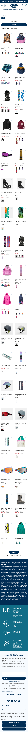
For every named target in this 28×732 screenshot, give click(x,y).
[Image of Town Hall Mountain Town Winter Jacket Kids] (21, 38)
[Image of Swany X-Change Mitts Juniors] (21, 241)
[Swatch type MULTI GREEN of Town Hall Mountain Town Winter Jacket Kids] (16, 53)
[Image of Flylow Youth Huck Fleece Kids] (21, 124)
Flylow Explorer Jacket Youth (7, 308)
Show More (14, 552)
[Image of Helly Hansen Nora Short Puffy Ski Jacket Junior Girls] (7, 124)
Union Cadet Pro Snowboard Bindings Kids (7, 193)
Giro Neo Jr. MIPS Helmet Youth (20, 339)
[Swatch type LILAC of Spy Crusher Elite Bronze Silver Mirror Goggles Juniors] (2, 486)
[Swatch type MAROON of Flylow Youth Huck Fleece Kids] (19, 139)
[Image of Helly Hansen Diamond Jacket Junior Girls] (21, 441)
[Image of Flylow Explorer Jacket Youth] (7, 299)
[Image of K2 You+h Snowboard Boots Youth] (21, 499)
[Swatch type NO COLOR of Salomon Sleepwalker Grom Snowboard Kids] (16, 401)
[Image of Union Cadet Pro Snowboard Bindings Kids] (7, 183)
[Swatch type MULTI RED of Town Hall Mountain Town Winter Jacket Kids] (16, 56)
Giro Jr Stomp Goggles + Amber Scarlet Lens (6, 424)
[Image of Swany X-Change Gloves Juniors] (7, 96)
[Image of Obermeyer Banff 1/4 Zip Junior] (7, 38)
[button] (11, 34)
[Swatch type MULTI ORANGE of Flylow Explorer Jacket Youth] (8, 312)
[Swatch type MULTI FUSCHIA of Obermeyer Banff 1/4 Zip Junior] (8, 53)
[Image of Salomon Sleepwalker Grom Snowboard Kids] (21, 385)
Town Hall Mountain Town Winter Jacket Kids (20, 48)
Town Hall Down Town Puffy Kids (6, 280)
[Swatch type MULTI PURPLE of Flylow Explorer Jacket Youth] (5, 312)
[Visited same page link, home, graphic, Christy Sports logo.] (14, 6)
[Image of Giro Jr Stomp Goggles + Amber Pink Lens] (7, 155)
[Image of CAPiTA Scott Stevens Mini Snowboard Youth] (21, 212)
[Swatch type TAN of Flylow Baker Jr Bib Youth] (16, 168)
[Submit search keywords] (23, 8)
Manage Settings (14, 722)
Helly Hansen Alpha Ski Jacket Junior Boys (19, 538)
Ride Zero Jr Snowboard (6, 537)
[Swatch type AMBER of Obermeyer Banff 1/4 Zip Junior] (5, 53)
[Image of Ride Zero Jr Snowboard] (7, 528)
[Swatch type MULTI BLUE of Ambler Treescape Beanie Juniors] (16, 83)
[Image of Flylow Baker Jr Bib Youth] (21, 155)
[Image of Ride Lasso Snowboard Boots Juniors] (21, 183)
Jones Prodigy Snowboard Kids (6, 222)
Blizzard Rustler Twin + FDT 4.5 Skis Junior (6, 509)
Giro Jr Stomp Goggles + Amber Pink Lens (6, 164)
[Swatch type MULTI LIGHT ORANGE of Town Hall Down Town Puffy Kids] (8, 285)
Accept (14, 725)
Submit (6, 678)
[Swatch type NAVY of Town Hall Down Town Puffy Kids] (2, 285)
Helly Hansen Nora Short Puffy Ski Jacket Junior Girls (7, 134)
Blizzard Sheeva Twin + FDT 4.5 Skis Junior (20, 366)
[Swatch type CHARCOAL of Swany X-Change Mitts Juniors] (19, 256)
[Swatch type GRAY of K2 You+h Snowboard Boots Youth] (16, 515)
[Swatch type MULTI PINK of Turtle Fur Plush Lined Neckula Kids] (8, 83)
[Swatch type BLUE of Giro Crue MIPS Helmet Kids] (2, 342)
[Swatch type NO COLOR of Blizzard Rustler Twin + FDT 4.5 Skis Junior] (2, 515)
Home (2, 15)
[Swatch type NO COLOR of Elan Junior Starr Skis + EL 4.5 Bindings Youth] (2, 371)
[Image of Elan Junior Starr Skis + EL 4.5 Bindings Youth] (7, 356)
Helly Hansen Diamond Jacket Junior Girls (19, 451)
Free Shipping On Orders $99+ (13, 1)
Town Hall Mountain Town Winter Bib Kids (20, 308)
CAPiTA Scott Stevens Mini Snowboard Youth (20, 222)
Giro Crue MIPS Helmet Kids (6, 338)
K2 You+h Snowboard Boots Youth (20, 509)
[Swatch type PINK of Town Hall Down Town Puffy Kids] (5, 285)
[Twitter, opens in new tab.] (19, 701)
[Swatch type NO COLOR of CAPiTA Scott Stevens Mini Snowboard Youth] (16, 228)
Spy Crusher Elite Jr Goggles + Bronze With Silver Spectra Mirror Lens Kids (21, 481)
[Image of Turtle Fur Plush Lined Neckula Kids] (7, 68)
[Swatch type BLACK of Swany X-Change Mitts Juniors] (16, 256)
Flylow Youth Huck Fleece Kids (20, 134)
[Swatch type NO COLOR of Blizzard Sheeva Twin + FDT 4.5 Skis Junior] (16, 373)
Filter (14, 24)
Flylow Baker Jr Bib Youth (20, 163)
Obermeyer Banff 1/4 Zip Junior (6, 48)
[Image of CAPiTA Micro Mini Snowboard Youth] (21, 96)
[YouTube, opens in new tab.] (15, 701)
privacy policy (11, 713)
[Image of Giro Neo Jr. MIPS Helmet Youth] (21, 329)
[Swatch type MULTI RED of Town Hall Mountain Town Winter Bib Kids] (16, 316)
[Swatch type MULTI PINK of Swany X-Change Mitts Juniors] (22, 256)
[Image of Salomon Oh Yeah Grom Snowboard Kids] (7, 441)
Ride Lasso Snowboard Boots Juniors (19, 193)
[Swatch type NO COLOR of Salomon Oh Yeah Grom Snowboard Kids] (2, 458)
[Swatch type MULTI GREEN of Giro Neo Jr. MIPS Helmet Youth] (16, 344)
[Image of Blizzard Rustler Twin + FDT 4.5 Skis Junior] (7, 499)
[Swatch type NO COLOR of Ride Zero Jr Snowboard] (2, 543)
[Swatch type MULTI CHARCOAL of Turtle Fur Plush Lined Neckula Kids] (2, 83)
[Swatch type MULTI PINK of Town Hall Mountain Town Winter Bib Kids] (19, 313)
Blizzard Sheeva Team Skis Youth (20, 280)
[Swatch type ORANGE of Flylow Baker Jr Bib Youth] (16, 171)
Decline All (14, 729)
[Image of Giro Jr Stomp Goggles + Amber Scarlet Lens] (7, 414)
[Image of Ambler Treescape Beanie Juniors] (21, 68)
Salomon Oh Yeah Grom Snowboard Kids (5, 451)
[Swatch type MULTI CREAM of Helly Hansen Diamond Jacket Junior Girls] (16, 456)
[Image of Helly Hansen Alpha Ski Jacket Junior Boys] (21, 528)
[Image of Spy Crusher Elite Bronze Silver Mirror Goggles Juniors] (7, 470)
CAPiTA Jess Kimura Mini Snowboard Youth (6, 251)
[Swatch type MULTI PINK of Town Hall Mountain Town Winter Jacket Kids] (19, 53)
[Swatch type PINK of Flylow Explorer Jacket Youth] (2, 312)
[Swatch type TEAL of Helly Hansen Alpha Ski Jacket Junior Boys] (16, 543)
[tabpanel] (14, 313)
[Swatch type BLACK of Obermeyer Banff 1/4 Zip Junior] (2, 53)
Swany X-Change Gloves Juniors (6, 105)
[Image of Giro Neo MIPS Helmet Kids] (7, 385)
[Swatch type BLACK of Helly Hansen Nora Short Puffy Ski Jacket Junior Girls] (2, 139)
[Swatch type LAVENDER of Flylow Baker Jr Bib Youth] (22, 168)
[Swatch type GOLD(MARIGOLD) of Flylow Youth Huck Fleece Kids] (16, 139)
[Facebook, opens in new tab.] (12, 701)
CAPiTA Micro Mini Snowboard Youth (19, 105)
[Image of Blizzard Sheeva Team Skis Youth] (21, 270)
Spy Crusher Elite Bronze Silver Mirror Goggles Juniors (6, 481)
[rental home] (5, 5)
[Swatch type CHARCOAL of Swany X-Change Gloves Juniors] (5, 110)
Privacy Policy (10, 691)
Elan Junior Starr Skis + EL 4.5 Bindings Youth (6, 366)
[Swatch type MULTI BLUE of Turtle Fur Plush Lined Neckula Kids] (5, 83)
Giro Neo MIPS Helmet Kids (6, 394)
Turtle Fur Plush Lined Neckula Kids (5, 78)
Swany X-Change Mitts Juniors (19, 251)
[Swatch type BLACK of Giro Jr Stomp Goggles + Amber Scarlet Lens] (2, 429)
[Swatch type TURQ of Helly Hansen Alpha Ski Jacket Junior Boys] (19, 543)
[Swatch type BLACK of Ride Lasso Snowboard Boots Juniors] (16, 198)
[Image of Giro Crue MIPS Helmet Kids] (7, 329)
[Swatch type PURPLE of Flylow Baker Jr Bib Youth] (19, 168)
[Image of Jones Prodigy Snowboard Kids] (7, 212)
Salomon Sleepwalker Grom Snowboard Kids (20, 395)
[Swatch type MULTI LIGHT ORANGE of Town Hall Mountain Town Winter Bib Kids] (22, 313)
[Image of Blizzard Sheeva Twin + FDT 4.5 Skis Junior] (21, 356)
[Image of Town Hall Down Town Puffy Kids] (7, 270)
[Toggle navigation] (1, 5)
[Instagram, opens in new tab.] (8, 701)
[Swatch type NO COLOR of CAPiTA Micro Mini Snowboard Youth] (16, 112)
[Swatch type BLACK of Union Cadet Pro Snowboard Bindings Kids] (2, 200)
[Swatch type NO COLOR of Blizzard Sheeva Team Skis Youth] (16, 286)
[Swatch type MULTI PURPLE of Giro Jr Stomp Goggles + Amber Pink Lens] (2, 169)
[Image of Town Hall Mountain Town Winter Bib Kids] (21, 299)
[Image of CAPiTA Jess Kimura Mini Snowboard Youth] (7, 241)
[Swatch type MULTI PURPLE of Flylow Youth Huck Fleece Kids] (22, 139)
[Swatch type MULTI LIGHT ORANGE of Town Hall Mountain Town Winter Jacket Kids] (22, 53)
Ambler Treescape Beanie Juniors (20, 78)
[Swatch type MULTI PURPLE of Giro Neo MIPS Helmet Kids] (2, 398)
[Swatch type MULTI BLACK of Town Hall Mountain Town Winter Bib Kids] (16, 313)
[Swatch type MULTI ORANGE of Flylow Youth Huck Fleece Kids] (16, 142)
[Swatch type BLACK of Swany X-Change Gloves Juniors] (2, 110)
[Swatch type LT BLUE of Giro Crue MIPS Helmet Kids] (16, 427)
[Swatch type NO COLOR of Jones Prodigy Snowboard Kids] (2, 228)
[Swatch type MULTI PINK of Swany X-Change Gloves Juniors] (8, 110)
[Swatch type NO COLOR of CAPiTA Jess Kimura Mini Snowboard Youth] (2, 257)
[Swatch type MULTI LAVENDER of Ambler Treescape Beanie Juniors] (19, 83)
